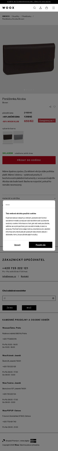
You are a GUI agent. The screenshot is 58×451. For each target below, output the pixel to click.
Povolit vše (40, 245)
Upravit (17, 245)
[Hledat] (34, 8)
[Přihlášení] (41, 8)
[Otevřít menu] (53, 8)
